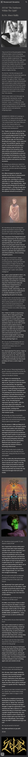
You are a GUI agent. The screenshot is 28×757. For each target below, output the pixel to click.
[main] (14, 11)
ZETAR (4, 731)
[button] (1, 2)
